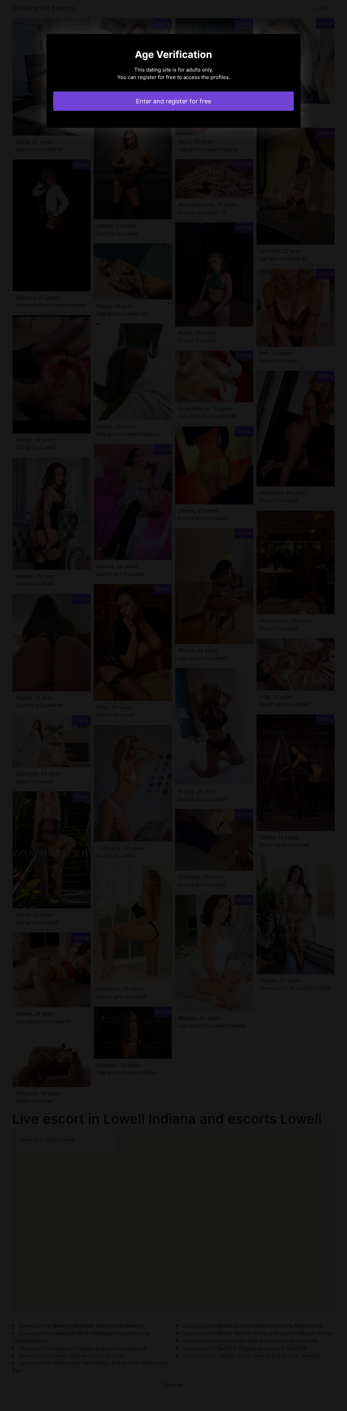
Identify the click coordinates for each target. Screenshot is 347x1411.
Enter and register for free (173, 101)
